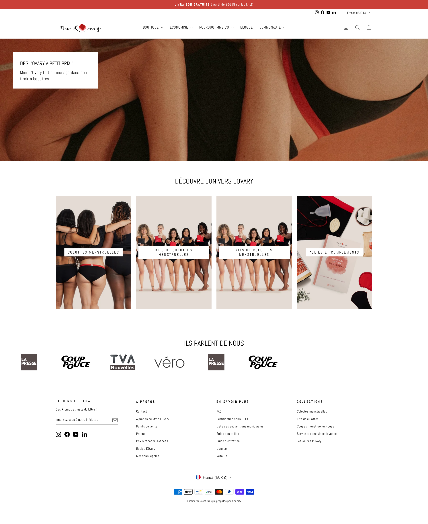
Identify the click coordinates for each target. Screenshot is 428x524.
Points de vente (147, 426)
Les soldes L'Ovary (309, 441)
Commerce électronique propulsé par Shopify (214, 501)
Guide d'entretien (228, 441)
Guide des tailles (227, 433)
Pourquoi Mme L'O (214, 27)
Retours (221, 456)
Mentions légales (147, 456)
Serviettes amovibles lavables (317, 433)
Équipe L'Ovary (145, 448)
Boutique (151, 27)
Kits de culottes (308, 419)
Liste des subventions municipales (240, 426)
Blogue (246, 27)
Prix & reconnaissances (152, 441)
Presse (141, 433)
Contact (141, 411)
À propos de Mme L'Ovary (152, 419)
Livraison (222, 448)
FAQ (219, 411)
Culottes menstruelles (312, 411)
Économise (179, 27)
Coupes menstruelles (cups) (316, 426)
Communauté (270, 27)
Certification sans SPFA (232, 419)
